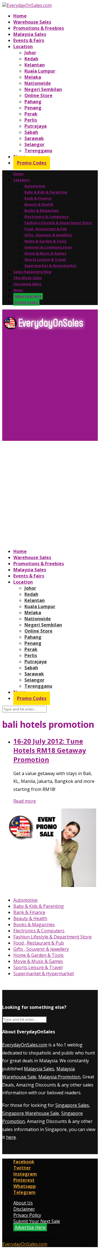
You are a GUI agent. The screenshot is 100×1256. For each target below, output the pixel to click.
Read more (24, 801)
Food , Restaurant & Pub (45, 229)
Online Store (38, 95)
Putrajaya (35, 126)
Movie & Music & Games (45, 253)
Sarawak (34, 138)
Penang (32, 108)
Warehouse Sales (32, 22)
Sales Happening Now (32, 271)
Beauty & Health (38, 204)
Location (23, 46)
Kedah (31, 59)
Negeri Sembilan (43, 89)
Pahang (32, 102)
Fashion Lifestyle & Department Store (58, 222)
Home (20, 16)
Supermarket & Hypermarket (50, 265)
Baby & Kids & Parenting (45, 192)
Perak (31, 114)
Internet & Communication (48, 247)
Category (21, 180)
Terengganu (38, 151)
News (18, 290)
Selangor (34, 144)
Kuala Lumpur (39, 71)
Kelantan (34, 65)
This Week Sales (27, 278)
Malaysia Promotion (59, 1077)
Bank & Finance (38, 198)
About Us (23, 1203)
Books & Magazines (41, 210)
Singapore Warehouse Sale (30, 1113)
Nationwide (37, 83)
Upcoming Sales (27, 284)
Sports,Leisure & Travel (45, 259)
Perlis (30, 120)
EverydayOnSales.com (24, 1045)
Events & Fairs (28, 40)
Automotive (34, 186)
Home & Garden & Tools (45, 241)
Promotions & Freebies (38, 28)
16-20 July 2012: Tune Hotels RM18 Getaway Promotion (49, 750)
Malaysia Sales (29, 34)
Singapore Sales (72, 1105)
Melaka (32, 77)
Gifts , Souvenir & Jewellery (48, 235)
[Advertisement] (50, 388)
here (11, 1137)
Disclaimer (24, 1209)
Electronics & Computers (46, 216)
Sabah (31, 132)
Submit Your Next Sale (36, 1221)
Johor (30, 53)
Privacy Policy (27, 1215)
